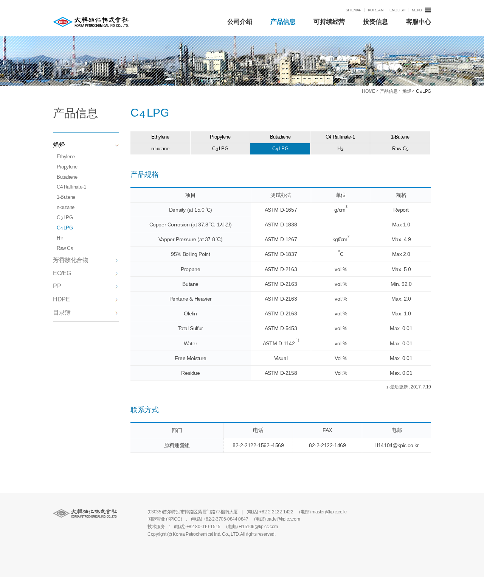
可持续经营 (329, 21)
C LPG (65, 217)
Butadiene (67, 177)
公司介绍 (239, 21)
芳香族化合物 (70, 260)
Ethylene (66, 156)
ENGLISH (397, 10)
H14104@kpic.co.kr (396, 445)
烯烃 (59, 145)
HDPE (61, 299)
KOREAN (375, 10)
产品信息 (282, 21)
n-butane (65, 207)
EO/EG (62, 273)
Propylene (67, 167)
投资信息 (375, 21)
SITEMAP (353, 10)
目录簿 (62, 312)
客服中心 (418, 21)
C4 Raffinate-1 (71, 187)
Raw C (65, 248)
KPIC (91, 22)
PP (57, 286)
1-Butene (66, 197)
